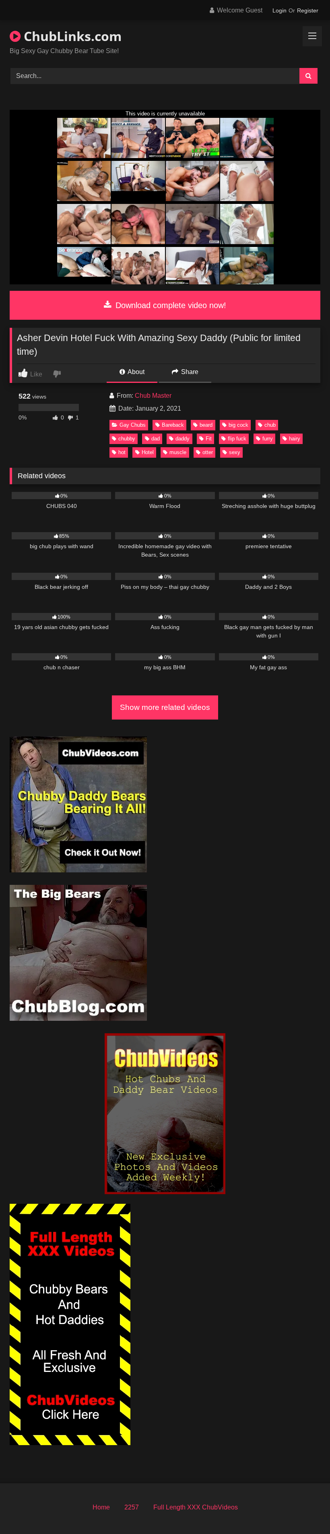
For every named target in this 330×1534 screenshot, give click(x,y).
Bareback (173, 425)
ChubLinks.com (71, 36)
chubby (126, 439)
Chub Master (153, 395)
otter (207, 452)
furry (267, 439)
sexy (234, 452)
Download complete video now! (169, 305)
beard (206, 425)
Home (101, 1507)
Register (307, 10)
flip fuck (237, 439)
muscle (177, 452)
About (135, 371)
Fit (209, 439)
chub (270, 425)
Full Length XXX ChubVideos (195, 1507)
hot (122, 452)
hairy (294, 439)
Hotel (148, 452)
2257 (131, 1507)
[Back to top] (305, 1510)
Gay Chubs (133, 425)
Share (188, 371)
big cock (238, 425)
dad (155, 439)
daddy (182, 439)
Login (279, 10)
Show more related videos (165, 707)
